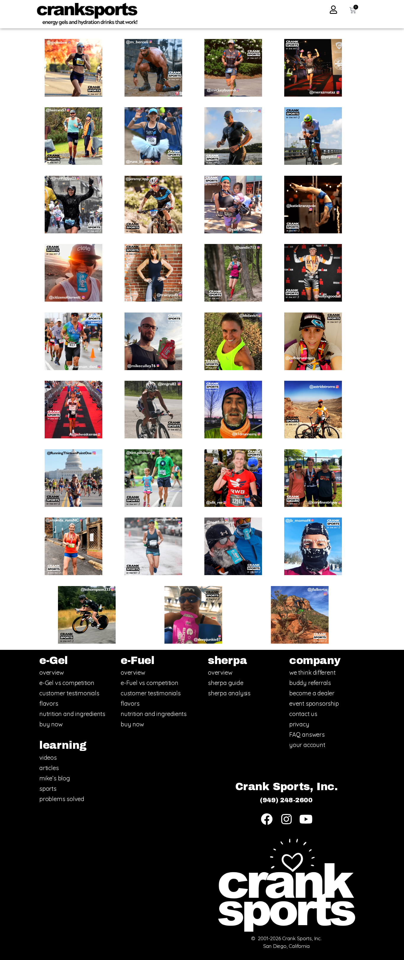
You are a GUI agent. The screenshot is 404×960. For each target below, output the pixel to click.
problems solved (61, 799)
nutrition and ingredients (72, 713)
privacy (299, 724)
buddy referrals (310, 682)
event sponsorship (314, 703)
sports (47, 788)
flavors (48, 703)
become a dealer (311, 693)
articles (49, 768)
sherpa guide (225, 682)
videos (48, 757)
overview (51, 672)
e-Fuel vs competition (149, 682)
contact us (303, 713)
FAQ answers (307, 734)
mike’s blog (54, 778)
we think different (312, 672)
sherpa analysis (229, 693)
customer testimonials (69, 693)
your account (307, 745)
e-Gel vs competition (66, 682)
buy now (51, 724)
